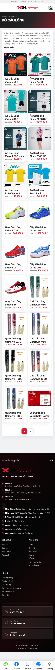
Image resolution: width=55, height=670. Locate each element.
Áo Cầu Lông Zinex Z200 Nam (14, 155)
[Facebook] (4, 505)
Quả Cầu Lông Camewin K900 (13, 377)
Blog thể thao (34, 565)
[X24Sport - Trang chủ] (27, 7)
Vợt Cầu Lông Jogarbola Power (39, 414)
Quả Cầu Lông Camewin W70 (13, 340)
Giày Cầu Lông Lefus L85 (13, 303)
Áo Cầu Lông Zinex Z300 (12, 117)
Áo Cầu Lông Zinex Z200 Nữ (38, 117)
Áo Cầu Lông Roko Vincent (12, 192)
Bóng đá (5, 544)
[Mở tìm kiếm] (50, 8)
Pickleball (5, 555)
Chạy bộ (32, 544)
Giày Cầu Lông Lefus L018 (13, 229)
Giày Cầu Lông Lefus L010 (38, 229)
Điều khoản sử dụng (9, 592)
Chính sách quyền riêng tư (11, 588)
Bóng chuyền (6, 551)
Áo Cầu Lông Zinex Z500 (12, 80)
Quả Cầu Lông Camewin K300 (13, 414)
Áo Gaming (33, 551)
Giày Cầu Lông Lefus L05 (38, 266)
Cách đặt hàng (7, 578)
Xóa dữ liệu (6, 595)
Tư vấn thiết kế (7, 581)
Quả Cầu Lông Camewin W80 (38, 303)
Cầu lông (5, 548)
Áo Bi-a (31, 555)
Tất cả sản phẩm (35, 562)
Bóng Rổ (32, 548)
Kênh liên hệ (6, 585)
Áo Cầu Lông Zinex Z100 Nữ (38, 155)
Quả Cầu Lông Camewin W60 (38, 340)
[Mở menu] (4, 8)
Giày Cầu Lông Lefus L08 (13, 266)
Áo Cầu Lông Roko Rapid (37, 192)
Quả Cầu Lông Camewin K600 (38, 377)
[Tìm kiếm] (51, 460)
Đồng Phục (33, 558)
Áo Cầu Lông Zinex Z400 (37, 80)
